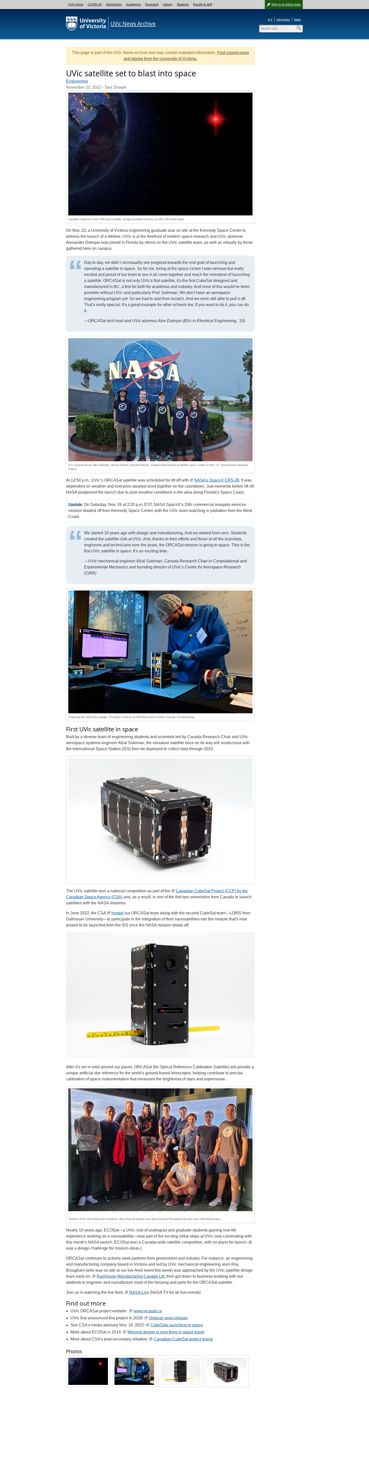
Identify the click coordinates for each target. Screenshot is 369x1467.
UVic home (75, 4)
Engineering (77, 81)
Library (167, 4)
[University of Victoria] (86, 24)
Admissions (114, 4)
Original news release (168, 1318)
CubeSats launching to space (176, 1325)
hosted (117, 913)
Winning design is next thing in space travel (165, 1332)
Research (152, 4)
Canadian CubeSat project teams (183, 1339)
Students (183, 4)
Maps (297, 19)
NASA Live (139, 1292)
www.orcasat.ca (148, 1311)
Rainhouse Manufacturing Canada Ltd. (131, 1276)
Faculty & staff (202, 4)
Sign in (286, 4)
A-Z (270, 19)
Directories (283, 19)
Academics (133, 4)
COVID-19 (95, 4)
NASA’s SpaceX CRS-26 (216, 480)
